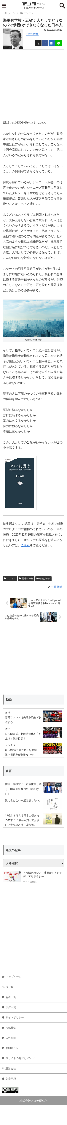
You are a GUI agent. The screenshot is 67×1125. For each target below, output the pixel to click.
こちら (25, 545)
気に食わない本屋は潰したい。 (23, 800)
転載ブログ (44, 578)
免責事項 (11, 1078)
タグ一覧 (11, 1007)
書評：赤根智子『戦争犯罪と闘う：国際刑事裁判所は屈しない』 (23, 789)
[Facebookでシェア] (45, 43)
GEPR (9, 987)
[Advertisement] (33, 83)
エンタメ (11, 578)
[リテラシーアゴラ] (12, 878)
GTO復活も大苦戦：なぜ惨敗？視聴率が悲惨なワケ (21, 752)
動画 (9, 699)
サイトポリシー (15, 1017)
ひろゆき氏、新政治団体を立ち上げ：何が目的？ (23, 736)
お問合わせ (12, 1048)
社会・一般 (27, 578)
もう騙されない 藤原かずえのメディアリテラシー (42, 874)
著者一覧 (11, 997)
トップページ (13, 976)
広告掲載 (11, 1037)
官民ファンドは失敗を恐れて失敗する (23, 720)
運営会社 (10, 1068)
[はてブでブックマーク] (52, 43)
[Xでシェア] (38, 43)
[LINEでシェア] (58, 43)
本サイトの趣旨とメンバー (21, 1058)
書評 (9, 770)
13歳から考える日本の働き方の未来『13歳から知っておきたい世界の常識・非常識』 (22, 820)
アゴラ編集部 (29, 882)
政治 (7, 712)
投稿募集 (11, 1027)
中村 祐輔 (32, 34)
